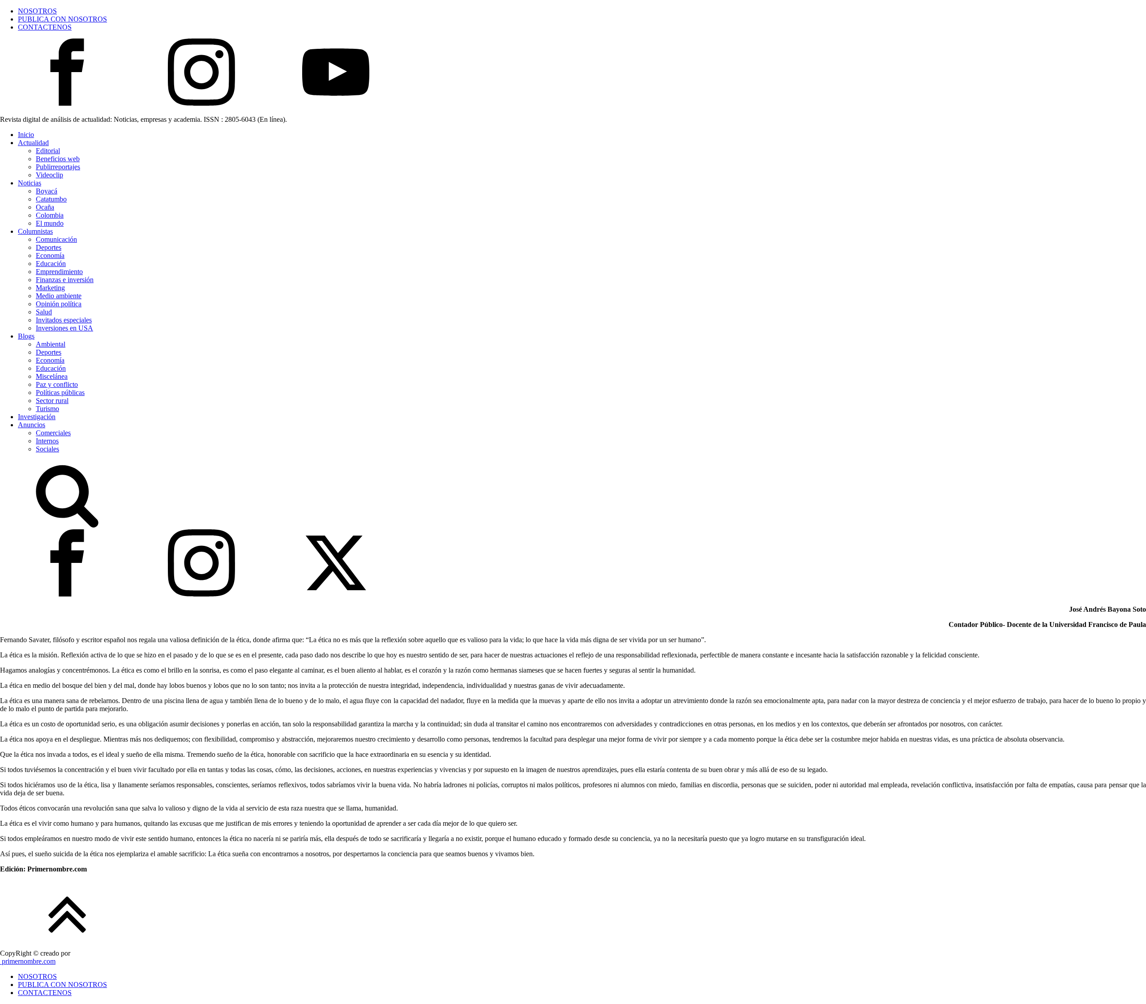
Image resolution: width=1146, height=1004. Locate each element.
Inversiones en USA (64, 328)
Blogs (26, 336)
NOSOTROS (37, 11)
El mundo (50, 223)
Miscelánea (52, 376)
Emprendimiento (59, 271)
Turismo (47, 408)
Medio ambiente (58, 296)
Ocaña (45, 207)
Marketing (50, 288)
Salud (44, 312)
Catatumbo (51, 199)
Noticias (29, 183)
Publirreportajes (58, 167)
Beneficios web (58, 159)
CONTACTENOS (45, 27)
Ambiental (50, 344)
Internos (47, 441)
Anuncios (31, 425)
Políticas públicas (60, 392)
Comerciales (53, 433)
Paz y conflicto (57, 384)
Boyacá (46, 191)
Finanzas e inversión (65, 279)
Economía (50, 255)
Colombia (50, 215)
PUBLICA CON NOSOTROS (62, 19)
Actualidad (33, 142)
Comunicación (56, 239)
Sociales (47, 449)
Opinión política (58, 304)
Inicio (26, 134)
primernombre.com (28, 961)
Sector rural (52, 400)
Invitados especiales (64, 320)
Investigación (37, 416)
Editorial (48, 150)
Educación (51, 263)
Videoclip (49, 175)
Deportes (48, 247)
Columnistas (35, 231)
